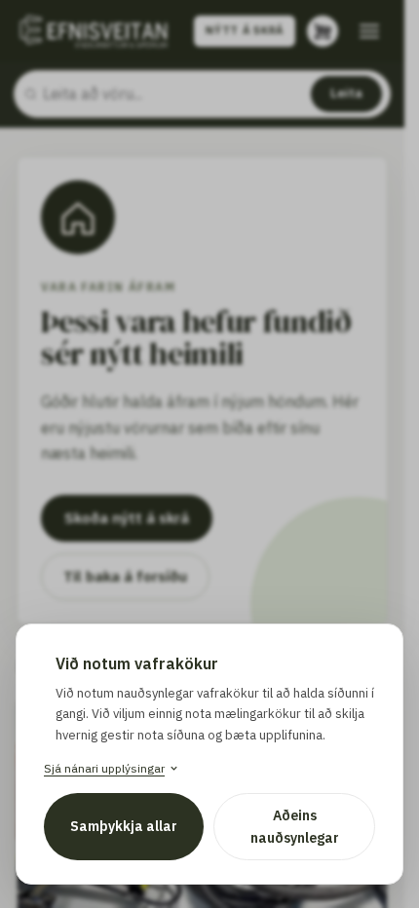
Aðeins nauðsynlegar (294, 826)
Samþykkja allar (123, 826)
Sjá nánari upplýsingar (104, 768)
